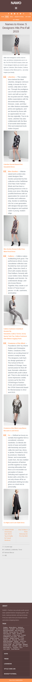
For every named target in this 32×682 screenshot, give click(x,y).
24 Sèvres (19, 633)
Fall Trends (21, 639)
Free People (19, 644)
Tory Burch (15, 647)
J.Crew (22, 638)
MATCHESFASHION (8, 630)
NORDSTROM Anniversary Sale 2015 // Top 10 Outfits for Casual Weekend (9, 535)
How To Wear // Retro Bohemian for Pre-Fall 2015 (23, 533)
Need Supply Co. (7, 647)
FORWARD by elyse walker (10, 636)
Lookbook (7, 549)
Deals (11, 16)
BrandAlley (6, 638)
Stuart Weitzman (15, 649)
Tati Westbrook (16, 642)
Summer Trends (7, 644)
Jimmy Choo (23, 641)
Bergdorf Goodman (14, 638)
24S (13, 644)
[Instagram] (11, 13)
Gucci (21, 647)
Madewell (25, 644)
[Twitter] (20, 13)
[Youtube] (23, 13)
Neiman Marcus (9, 552)
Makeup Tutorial (19, 16)
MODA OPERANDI (8, 641)
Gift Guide (28, 16)
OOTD (14, 633)
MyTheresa (21, 636)
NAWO (16, 3)
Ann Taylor (25, 646)
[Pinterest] (14, 13)
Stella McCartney (7, 642)
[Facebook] (8, 13)
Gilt (10, 639)
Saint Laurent (6, 649)
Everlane (23, 635)
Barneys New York (13, 632)
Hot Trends (16, 19)
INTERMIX (14, 646)
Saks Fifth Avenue (19, 630)
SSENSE (16, 641)
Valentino (5, 639)
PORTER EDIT (7, 646)
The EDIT (22, 632)
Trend (6, 16)
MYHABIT (12, 629)
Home (2, 16)
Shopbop (5, 627)
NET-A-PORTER (20, 629)
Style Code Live (7, 633)
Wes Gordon (13, 171)
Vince (23, 642)
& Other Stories (16, 635)
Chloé (20, 646)
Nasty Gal (14, 639)
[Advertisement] (16, 583)
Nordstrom (20, 627)
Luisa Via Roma (7, 635)
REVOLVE (5, 629)
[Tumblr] (17, 13)
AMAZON (5, 632)
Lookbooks (14, 549)
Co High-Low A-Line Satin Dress (14, 522)
